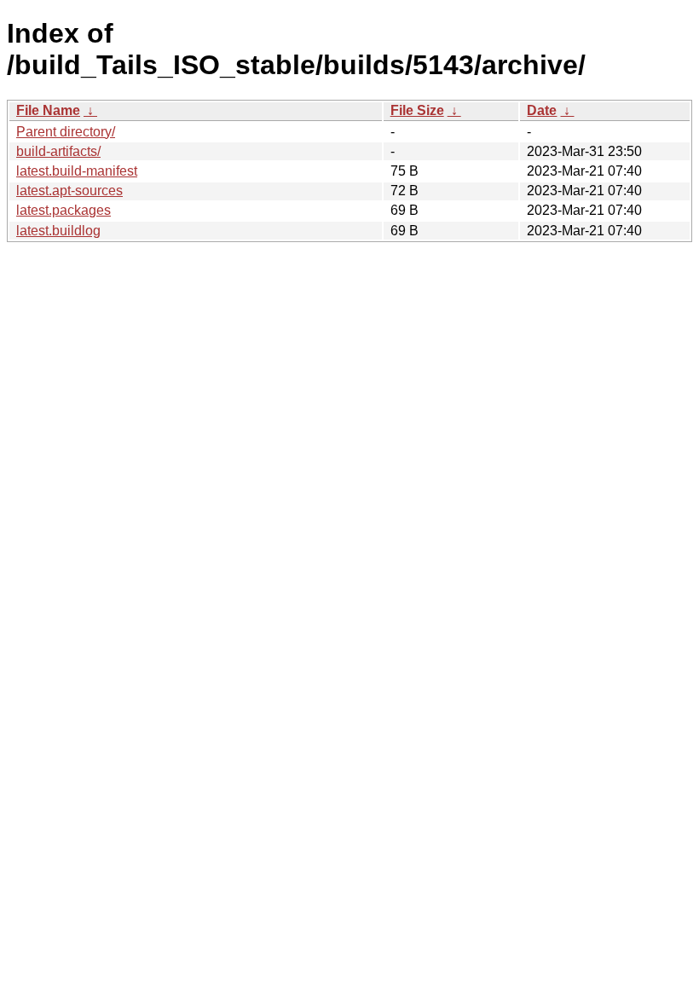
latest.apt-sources (69, 190)
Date (542, 110)
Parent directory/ (65, 131)
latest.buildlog (58, 230)
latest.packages (63, 210)
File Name (48, 110)
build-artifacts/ (58, 151)
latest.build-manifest (76, 171)
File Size (417, 110)
